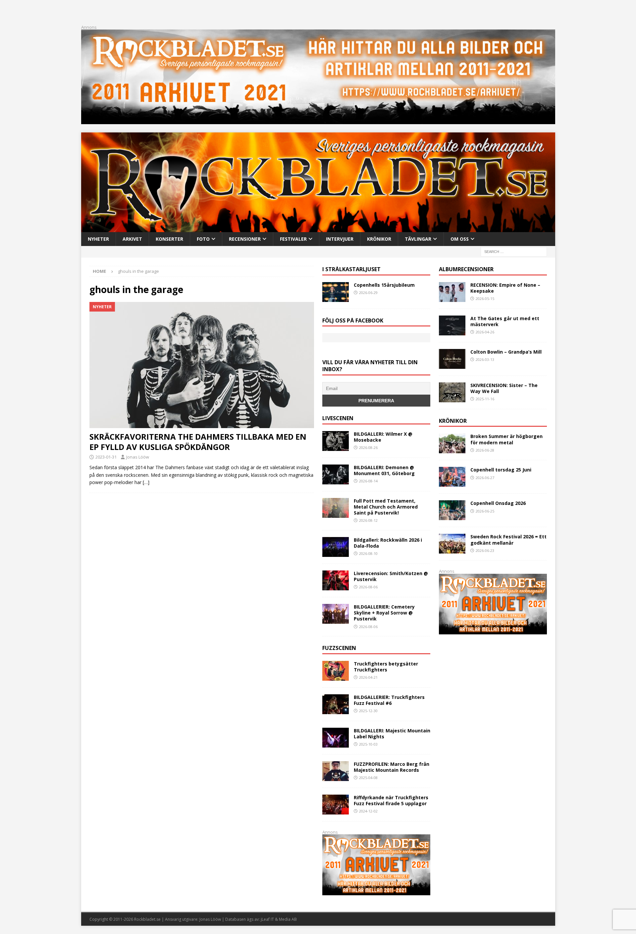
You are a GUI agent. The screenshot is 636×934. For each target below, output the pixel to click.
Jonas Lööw (137, 457)
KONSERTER (169, 239)
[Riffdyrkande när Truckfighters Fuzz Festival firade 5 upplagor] (335, 804)
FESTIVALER (293, 239)
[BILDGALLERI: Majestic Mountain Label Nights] (335, 738)
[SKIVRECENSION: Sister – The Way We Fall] (452, 392)
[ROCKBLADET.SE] (318, 228)
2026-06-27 (485, 477)
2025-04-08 (368, 777)
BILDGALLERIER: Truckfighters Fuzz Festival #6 (389, 700)
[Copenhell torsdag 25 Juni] (452, 477)
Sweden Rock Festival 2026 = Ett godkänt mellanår (508, 539)
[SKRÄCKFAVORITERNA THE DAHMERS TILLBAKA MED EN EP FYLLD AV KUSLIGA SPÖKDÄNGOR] (201, 365)
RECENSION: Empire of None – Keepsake (505, 288)
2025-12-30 (368, 710)
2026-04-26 (485, 331)
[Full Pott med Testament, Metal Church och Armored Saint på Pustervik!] (335, 508)
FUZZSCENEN (339, 648)
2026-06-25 (485, 511)
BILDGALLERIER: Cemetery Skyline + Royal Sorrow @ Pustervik (384, 613)
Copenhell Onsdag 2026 (498, 503)
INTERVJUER (339, 239)
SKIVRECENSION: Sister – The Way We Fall (504, 388)
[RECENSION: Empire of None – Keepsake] (452, 292)
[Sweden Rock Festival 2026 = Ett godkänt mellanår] (452, 544)
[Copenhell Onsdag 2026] (452, 510)
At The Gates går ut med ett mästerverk (504, 321)
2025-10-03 (368, 744)
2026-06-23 (485, 550)
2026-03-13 (485, 359)
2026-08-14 (368, 480)
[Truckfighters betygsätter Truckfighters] (335, 671)
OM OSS (459, 239)
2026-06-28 (485, 450)
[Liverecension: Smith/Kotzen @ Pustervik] (335, 580)
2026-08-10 (368, 553)
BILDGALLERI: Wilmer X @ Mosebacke (383, 437)
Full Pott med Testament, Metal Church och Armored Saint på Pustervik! (386, 507)
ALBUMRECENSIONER (466, 269)
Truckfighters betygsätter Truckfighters (386, 667)
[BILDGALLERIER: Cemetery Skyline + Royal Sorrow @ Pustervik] (335, 614)
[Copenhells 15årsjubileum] (335, 292)
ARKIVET (132, 239)
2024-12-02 (368, 811)
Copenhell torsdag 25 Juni (500, 470)
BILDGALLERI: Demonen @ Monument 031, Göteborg (384, 470)
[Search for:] (514, 251)
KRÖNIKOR (379, 239)
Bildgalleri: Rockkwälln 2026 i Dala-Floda (388, 543)
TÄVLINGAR (418, 239)
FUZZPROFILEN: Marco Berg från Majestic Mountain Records (391, 767)
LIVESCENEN (337, 418)
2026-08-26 (368, 447)
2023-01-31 (106, 457)
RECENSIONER (245, 239)
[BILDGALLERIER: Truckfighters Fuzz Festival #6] (335, 704)
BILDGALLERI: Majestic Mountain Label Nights (392, 733)
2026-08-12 (368, 520)
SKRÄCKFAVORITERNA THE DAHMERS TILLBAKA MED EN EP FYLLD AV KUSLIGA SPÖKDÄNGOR (197, 441)
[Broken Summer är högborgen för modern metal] (452, 443)
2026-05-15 (485, 298)
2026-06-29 (368, 292)
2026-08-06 (368, 586)
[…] (146, 482)
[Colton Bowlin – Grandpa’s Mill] (452, 359)
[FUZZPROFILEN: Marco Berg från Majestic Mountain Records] (335, 771)
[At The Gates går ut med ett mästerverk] (452, 325)
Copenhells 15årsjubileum (384, 285)
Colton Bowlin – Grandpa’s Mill (506, 352)
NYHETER (98, 239)
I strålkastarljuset (351, 269)
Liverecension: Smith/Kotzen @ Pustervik (391, 576)
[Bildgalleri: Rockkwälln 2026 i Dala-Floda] (335, 547)
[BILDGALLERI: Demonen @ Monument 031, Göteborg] (335, 474)
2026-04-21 (368, 677)
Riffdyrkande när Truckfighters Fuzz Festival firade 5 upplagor (391, 800)
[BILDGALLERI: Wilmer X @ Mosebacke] (335, 441)
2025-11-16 (485, 398)
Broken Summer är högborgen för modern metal (506, 439)
